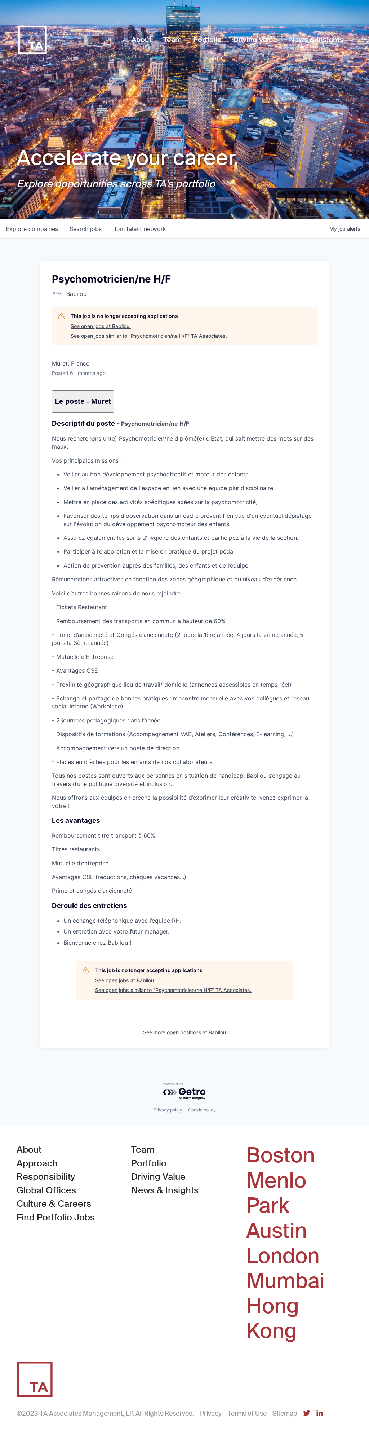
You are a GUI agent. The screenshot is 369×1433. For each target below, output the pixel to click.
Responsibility (46, 1177)
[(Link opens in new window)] (306, 1414)
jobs (86, 228)
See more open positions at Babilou (184, 1032)
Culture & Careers (54, 1204)
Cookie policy (202, 1110)
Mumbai (285, 1281)
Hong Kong (272, 1319)
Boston (280, 1155)
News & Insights (165, 1190)
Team (143, 1149)
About (29, 1149)
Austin (276, 1231)
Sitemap (284, 1413)
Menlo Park (276, 1193)
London (283, 1256)
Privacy (211, 1413)
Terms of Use (247, 1413)
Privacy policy (168, 1110)
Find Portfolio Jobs (56, 1217)
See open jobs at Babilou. (101, 326)
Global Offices (46, 1190)
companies (32, 228)
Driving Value (158, 1177)
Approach (37, 1163)
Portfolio (148, 1163)
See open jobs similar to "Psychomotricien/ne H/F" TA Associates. (149, 336)
